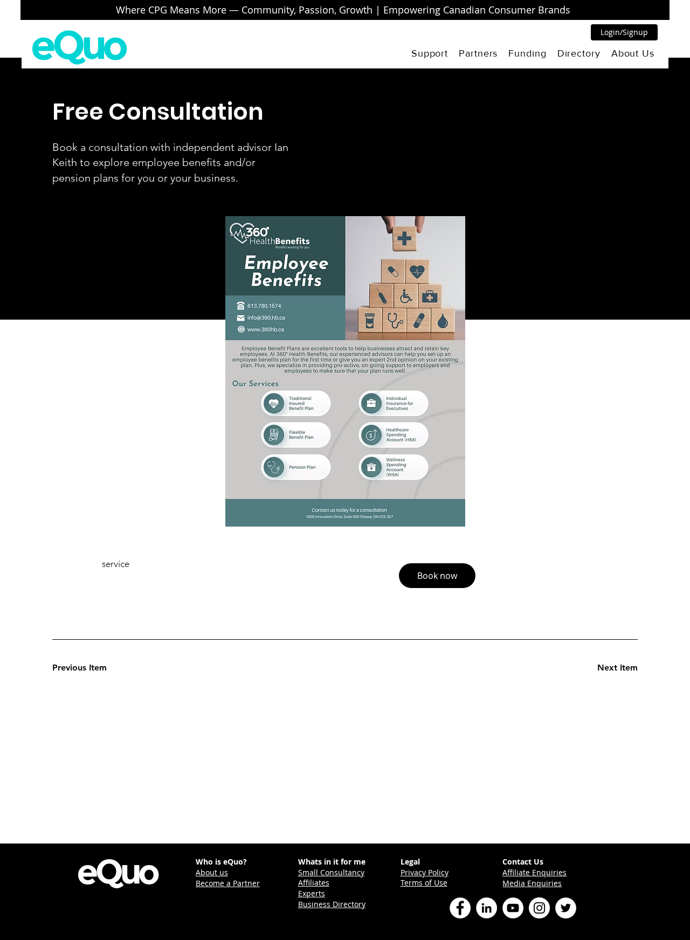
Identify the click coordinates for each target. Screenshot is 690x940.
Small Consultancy (331, 872)
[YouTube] (512, 907)
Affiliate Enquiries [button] (534, 872)
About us (212, 872)
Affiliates (313, 882)
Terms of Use (424, 882)
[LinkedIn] (486, 907)
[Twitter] (565, 907)
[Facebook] (460, 907)
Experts (311, 893)
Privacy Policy (424, 872)
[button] (429, 53)
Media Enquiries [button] (532, 883)
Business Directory (331, 904)
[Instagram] (539, 907)
